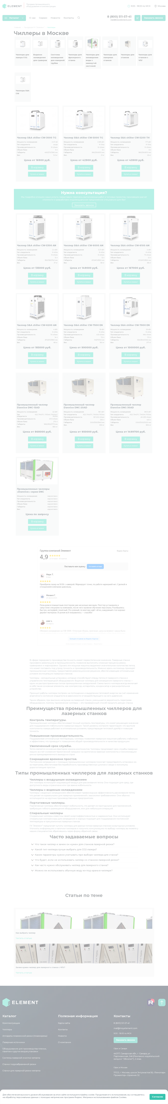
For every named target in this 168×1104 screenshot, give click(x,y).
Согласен (157, 1097)
